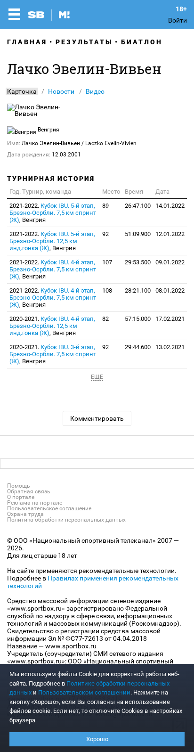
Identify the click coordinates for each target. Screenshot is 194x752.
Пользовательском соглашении (84, 692)
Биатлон (141, 42)
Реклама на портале (34, 503)
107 (107, 262)
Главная (27, 42)
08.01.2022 (170, 290)
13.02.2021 (170, 347)
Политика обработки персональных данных (66, 520)
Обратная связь (28, 491)
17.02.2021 (170, 318)
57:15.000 (138, 318)
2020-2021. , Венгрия (52, 325)
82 (105, 318)
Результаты (84, 42)
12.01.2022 (170, 233)
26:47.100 (138, 205)
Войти (177, 20)
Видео (95, 91)
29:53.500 (138, 262)
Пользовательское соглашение (49, 508)
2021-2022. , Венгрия (52, 212)
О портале (20, 497)
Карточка (22, 91)
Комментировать (97, 418)
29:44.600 (138, 347)
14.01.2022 (170, 205)
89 (105, 205)
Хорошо (97, 739)
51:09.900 (138, 233)
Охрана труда (25, 514)
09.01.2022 (170, 262)
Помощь (18, 486)
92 (105, 233)
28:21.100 (138, 290)
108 (107, 290)
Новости (61, 91)
